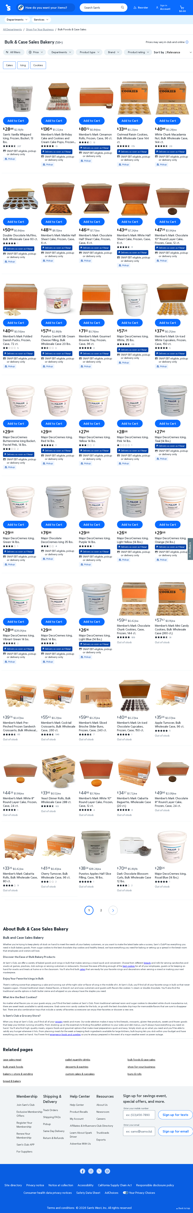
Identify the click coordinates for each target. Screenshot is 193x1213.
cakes (82, 969)
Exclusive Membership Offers (30, 1113)
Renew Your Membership (24, 1135)
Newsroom (102, 1111)
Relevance (173, 52)
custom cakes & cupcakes (80, 1074)
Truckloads (102, 1132)
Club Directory (104, 1125)
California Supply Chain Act (115, 1185)
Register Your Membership (24, 1124)
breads (147, 962)
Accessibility (85, 1185)
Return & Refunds (53, 1138)
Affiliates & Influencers (83, 1125)
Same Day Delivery (53, 1131)
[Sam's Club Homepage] (8, 7)
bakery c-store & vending (18, 1074)
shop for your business (141, 1066)
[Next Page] (113, 910)
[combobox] (103, 7)
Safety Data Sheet (88, 1193)
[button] (163, 7)
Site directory (13, 1185)
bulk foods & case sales (141, 1059)
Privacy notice (35, 1185)
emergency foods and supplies (65, 1034)
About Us (102, 1105)
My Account (76, 1118)
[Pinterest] (107, 1171)
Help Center (77, 1105)
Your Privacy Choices (142, 1193)
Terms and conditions (60, 1208)
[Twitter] (99, 1171)
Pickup (47, 1124)
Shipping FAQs (52, 1117)
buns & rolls (135, 1074)
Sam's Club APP (25, 1144)
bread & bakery (12, 1081)
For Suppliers (24, 1151)
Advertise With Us (80, 1143)
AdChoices (111, 1193)
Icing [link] (23, 65)
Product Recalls (79, 1111)
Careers (101, 1118)
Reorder (143, 7)
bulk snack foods (13, 1066)
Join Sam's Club (26, 1105)
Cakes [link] (9, 65)
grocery (59, 1021)
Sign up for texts (175, 1114)
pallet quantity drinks (77, 1059)
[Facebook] (82, 1171)
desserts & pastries (76, 1066)
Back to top (184, 1208)
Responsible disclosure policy (155, 1185)
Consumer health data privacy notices (48, 1193)
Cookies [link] (38, 65)
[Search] (122, 8)
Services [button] (39, 19)
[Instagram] (91, 1171)
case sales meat (12, 1059)
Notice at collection (61, 1185)
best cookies (129, 966)
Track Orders (50, 1110)
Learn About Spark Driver (81, 1134)
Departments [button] (15, 19)
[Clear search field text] (113, 7)
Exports (101, 1139)
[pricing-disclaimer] (186, 42)
